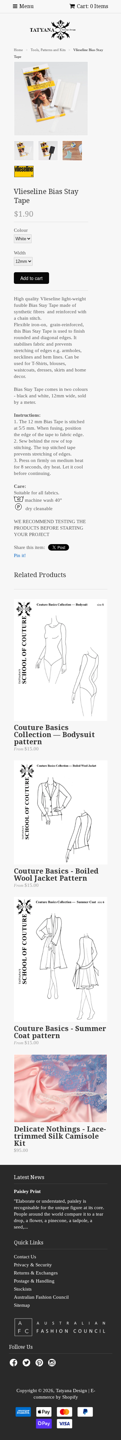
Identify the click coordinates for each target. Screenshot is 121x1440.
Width (20, 252)
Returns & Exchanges (36, 1272)
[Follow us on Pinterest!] (40, 1364)
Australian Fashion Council (41, 1297)
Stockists (23, 1289)
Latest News (29, 1177)
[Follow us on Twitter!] (27, 1364)
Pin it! (20, 555)
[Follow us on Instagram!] (53, 1364)
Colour (21, 230)
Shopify (70, 1397)
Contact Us (25, 1256)
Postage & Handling (34, 1281)
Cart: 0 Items (92, 6)
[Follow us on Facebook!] (14, 1364)
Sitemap (22, 1305)
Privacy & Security (33, 1264)
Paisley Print (27, 1191)
